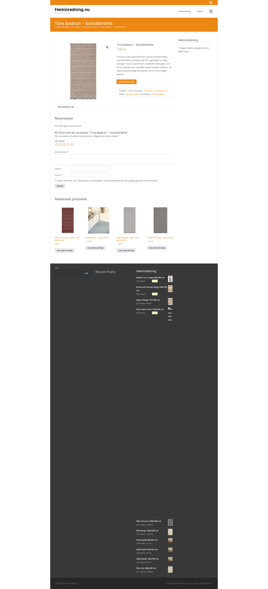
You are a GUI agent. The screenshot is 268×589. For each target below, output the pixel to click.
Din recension (62, 152)
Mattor (200, 11)
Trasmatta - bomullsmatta (155, 90)
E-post (58, 175)
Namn (58, 168)
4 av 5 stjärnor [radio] (68, 144)
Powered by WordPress (176, 583)
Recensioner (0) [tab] (66, 106)
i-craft (194, 583)
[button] (107, 47)
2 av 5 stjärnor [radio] (60, 144)
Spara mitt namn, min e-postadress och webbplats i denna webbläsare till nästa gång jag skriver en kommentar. (107, 180)
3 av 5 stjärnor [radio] (64, 144)
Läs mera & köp (126, 81)
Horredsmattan (132, 94)
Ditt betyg (60, 141)
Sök (56, 268)
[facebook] (210, 3)
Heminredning (184, 11)
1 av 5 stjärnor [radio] (56, 144)
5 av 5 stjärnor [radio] (72, 144)
